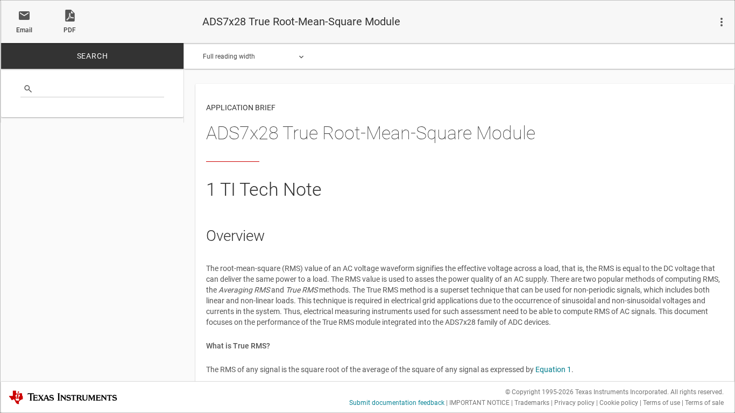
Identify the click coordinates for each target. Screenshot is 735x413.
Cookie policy (618, 403)
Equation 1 (553, 369)
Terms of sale (704, 403)
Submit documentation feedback (396, 403)
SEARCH (92, 56)
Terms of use (661, 403)
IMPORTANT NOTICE (479, 403)
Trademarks (531, 403)
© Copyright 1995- (539, 392)
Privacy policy (574, 403)
